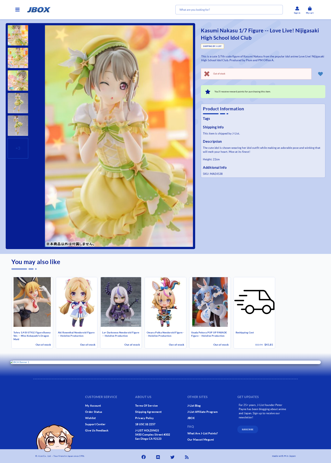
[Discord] (158, 456)
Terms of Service (146, 405)
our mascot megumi (200, 439)
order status (93, 411)
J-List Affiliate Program (202, 411)
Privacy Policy (144, 418)
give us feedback (97, 430)
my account (93, 405)
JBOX (191, 418)
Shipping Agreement (148, 411)
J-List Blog (194, 405)
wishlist (90, 418)
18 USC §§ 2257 (145, 424)
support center (95, 424)
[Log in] (320, 74)
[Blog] (187, 456)
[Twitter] (172, 456)
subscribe (248, 429)
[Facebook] (144, 456)
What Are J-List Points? (202, 433)
